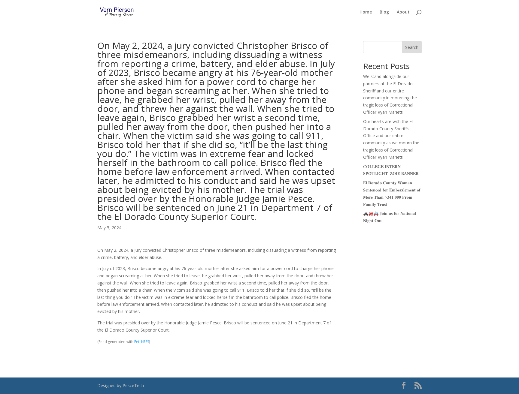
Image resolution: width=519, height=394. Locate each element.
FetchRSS (141, 341)
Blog (384, 12)
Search (411, 47)
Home (366, 12)
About (403, 12)
